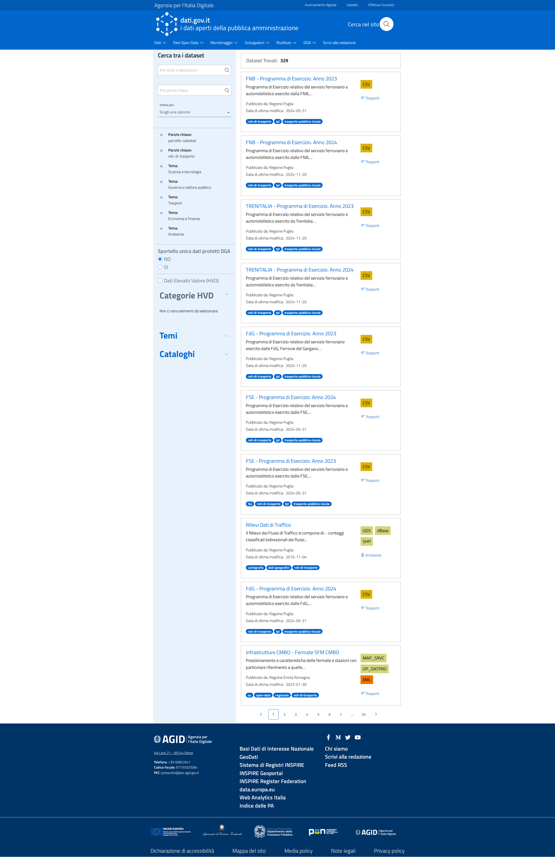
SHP (367, 541)
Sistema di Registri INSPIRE (272, 765)
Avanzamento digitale (320, 4)
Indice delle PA (257, 806)
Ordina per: (167, 105)
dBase (382, 530)
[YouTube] (357, 737)
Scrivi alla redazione (348, 757)
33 (364, 714)
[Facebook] (328, 737)
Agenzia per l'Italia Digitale (184, 5)
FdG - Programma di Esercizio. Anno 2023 (291, 333)
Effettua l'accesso (381, 4)
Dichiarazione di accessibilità (182, 851)
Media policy (298, 851)
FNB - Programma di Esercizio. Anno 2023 (291, 78)
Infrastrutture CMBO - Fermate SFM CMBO (292, 652)
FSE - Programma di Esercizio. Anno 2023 (291, 461)
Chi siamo (336, 749)
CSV (366, 84)
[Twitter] (347, 737)
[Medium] (338, 737)
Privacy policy (389, 851)
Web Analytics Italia (263, 797)
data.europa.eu (257, 789)
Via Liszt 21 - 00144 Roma (173, 752)
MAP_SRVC (373, 658)
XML (367, 679)
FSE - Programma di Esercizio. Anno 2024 (291, 397)
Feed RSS (336, 765)
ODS (367, 530)
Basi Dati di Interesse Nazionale (277, 749)
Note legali (343, 851)
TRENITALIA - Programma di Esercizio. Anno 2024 (300, 270)
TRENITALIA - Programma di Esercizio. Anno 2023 (300, 206)
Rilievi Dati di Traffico (268, 525)
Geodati (352, 4)
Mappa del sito (249, 851)
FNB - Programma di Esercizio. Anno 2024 (291, 142)
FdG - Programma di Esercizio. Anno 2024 (291, 588)
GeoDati (249, 757)
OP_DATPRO (375, 668)
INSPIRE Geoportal (261, 773)
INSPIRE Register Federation (273, 781)
